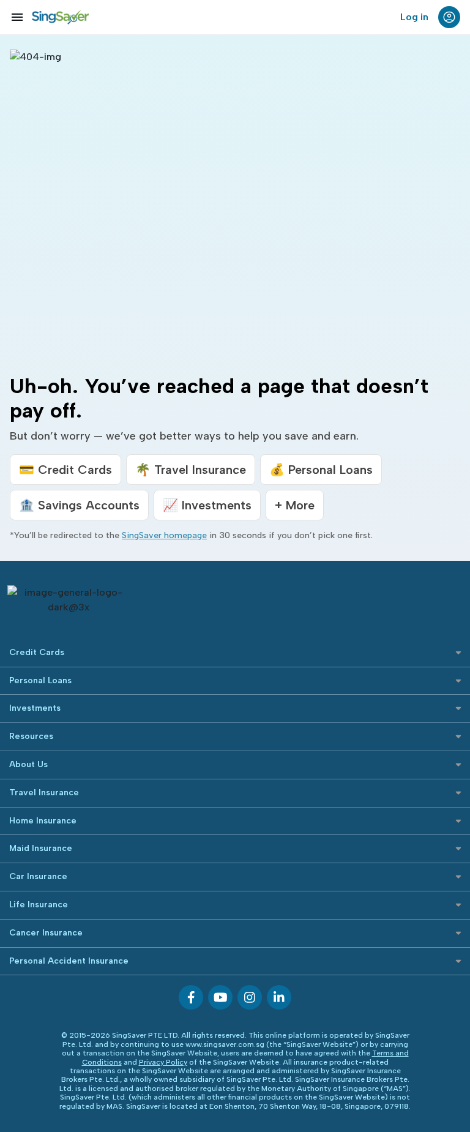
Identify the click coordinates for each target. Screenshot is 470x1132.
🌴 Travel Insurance (190, 469)
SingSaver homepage (164, 535)
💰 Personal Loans (321, 469)
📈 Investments (207, 505)
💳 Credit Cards (65, 469)
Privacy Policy (163, 1062)
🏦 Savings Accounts (79, 505)
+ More (295, 505)
